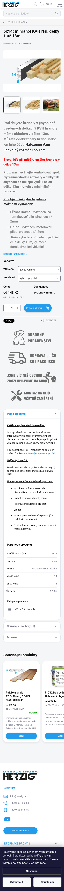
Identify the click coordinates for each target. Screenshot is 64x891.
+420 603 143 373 (20, 809)
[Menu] (59, 4)
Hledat (56, 13)
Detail (21, 736)
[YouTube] (7, 819)
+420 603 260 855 (20, 803)
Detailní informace (14, 254)
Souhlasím (47, 882)
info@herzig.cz (18, 796)
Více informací (37, 863)
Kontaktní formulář (20, 830)
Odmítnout (16, 882)
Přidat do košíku (34, 308)
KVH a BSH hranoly (25, 609)
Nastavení (32, 871)
